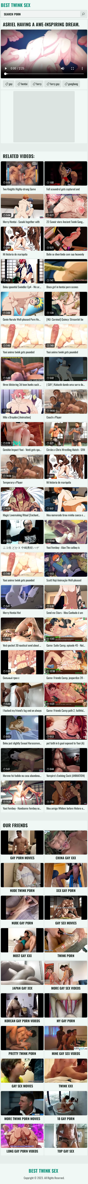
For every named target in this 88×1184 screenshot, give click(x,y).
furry (38, 84)
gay (10, 84)
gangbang (73, 84)
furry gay (54, 84)
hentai (24, 84)
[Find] (83, 14)
